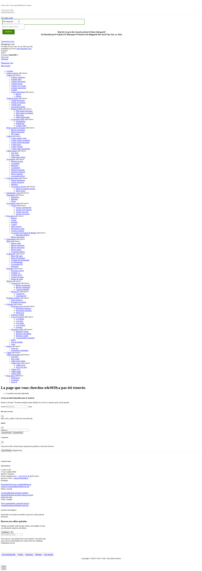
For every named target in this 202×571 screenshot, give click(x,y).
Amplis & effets (12, 98)
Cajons (13, 220)
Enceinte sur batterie (18, 302)
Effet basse (20, 115)
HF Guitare (15, 134)
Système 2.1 (15, 273)
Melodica (14, 184)
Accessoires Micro (18, 252)
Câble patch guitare (18, 157)
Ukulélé (14, 90)
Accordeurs (15, 163)
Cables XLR (20, 365)
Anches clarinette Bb (23, 208)
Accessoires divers (18, 176)
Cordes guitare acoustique (20, 140)
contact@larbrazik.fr (20, 478)
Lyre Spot (19, 321)
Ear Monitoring (16, 262)
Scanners (19, 327)
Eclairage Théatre (17, 315)
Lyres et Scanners (17, 317)
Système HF (11, 254)
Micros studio (16, 250)
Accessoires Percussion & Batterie (23, 233)
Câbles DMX (16, 374)
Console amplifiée (22, 290)
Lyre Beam (20, 319)
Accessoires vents (13, 203)
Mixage (9, 281)
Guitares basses (16, 84)
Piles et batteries (17, 174)
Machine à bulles (22, 336)
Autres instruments (18, 92)
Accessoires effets (17, 119)
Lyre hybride (20, 325)
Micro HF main (17, 256)
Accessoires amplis (18, 107)
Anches (14, 205)
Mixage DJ (15, 292)
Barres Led (20, 313)
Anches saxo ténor (22, 214)
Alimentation (20, 121)
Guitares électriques (18, 82)
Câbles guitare (11, 151)
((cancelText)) (6, 433)
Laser (13, 344)
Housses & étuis (17, 161)
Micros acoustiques (18, 130)
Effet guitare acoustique (24, 113)
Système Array (16, 275)
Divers (13, 201)
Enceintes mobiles (13, 298)
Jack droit (14, 153)
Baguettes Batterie (22, 235)
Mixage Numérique (23, 287)
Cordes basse (16, 145)
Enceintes (10, 269)
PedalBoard (20, 124)
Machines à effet (17, 329)
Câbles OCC (16, 369)
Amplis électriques (18, 100)
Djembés (14, 222)
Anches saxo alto (22, 212)
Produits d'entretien (18, 172)
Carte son (14, 348)
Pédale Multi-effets (23, 117)
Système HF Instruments (20, 260)
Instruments (10, 195)
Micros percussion (18, 237)
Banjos (18, 94)
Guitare (9, 75)
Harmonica (15, 197)
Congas (14, 224)
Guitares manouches (18, 88)
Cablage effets (21, 126)
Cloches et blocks (17, 231)
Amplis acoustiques (18, 103)
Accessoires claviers (18, 187)
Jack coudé (15, 155)
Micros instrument (17, 245)
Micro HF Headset (18, 258)
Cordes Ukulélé (17, 147)
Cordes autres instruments (20, 149)
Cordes (9, 136)
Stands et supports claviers (25, 189)
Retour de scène (17, 279)
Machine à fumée (22, 332)
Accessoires (10, 159)
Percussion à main (17, 229)
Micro (8, 241)
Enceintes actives (17, 271)
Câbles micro (16, 363)
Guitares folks (16, 79)
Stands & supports (18, 170)
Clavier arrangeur (17, 182)
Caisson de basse (17, 277)
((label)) (4, 430)
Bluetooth (14, 266)
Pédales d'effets (16, 109)
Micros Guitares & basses (15, 128)
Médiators (14, 166)
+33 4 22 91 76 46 (25, 476)
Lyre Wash (20, 323)
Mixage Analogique (23, 285)
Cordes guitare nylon (19, 138)
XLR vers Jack (21, 367)
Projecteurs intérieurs (23, 308)
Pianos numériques (18, 180)
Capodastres (15, 168)
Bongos (14, 218)
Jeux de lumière (17, 342)
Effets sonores (16, 226)
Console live (15, 283)
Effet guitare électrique (24, 111)
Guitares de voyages (18, 86)
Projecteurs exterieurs (24, 311)
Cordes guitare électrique (20, 142)
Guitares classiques (18, 77)
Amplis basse (16, 105)
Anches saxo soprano (24, 210)
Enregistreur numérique (19, 350)
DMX (13, 340)
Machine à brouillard (23, 334)
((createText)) (17, 433)
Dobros (18, 96)
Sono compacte (16, 300)
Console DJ (20, 294)
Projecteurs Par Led (18, 306)
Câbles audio (16, 371)
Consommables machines (25, 338)
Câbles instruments (13, 355)
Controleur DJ (21, 296)
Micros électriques (18, 132)
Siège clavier (20, 191)
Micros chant (16, 243)
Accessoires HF (17, 264)
